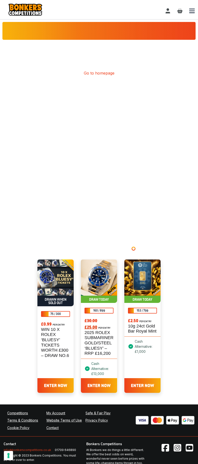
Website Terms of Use (64, 420)
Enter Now (55, 385)
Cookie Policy (18, 428)
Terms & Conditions (22, 420)
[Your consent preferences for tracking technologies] (8, 455)
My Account (55, 413)
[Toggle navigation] (192, 10)
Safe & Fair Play (98, 413)
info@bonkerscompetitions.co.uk (27, 450)
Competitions (17, 413)
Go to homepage (99, 73)
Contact (52, 428)
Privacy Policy (96, 420)
